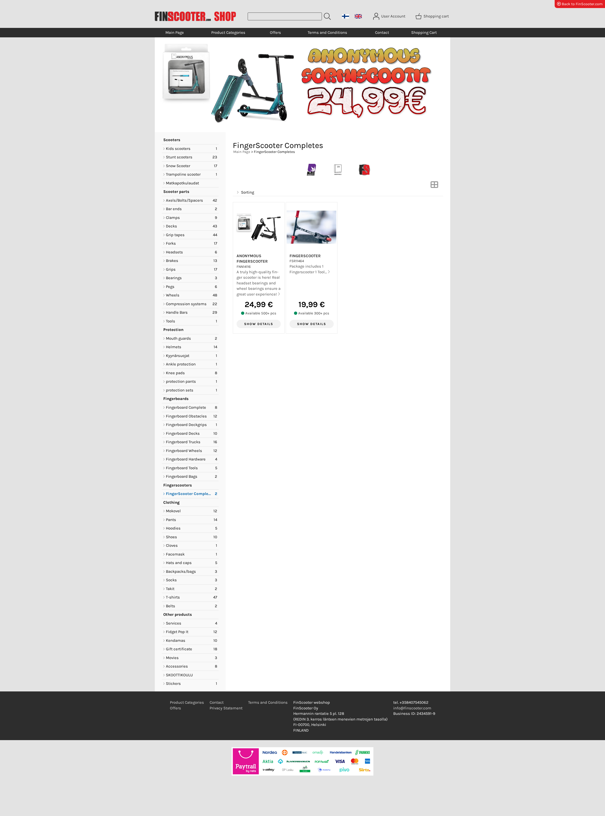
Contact (382, 32)
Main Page (174, 32)
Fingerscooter (305, 256)
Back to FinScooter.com (582, 4)
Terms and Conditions (327, 32)
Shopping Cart (424, 32)
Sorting (247, 192)
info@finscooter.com (412, 708)
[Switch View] (434, 186)
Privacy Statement (226, 708)
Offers (275, 32)
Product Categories (228, 32)
